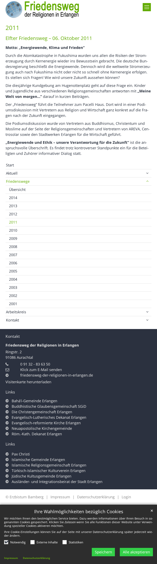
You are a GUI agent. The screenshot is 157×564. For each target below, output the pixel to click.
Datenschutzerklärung (36, 558)
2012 (13, 214)
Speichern (103, 552)
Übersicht (17, 189)
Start (10, 165)
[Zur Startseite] (45, 9)
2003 (13, 287)
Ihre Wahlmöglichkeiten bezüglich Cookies (78, 511)
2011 (12, 27)
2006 (13, 262)
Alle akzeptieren (136, 552)
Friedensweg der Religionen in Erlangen (42, 345)
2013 (13, 205)
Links (10, 392)
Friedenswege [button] (18, 181)
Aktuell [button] (12, 173)
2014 (13, 197)
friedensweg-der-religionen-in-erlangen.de (56, 375)
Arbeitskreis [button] (16, 311)
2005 (13, 271)
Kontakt (13, 336)
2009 (13, 238)
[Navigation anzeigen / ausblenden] (147, 7)
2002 (13, 295)
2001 (13, 303)
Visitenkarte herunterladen (28, 381)
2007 (13, 254)
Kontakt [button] (12, 320)
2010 (13, 230)
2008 (13, 246)
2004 (13, 279)
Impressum (11, 558)
